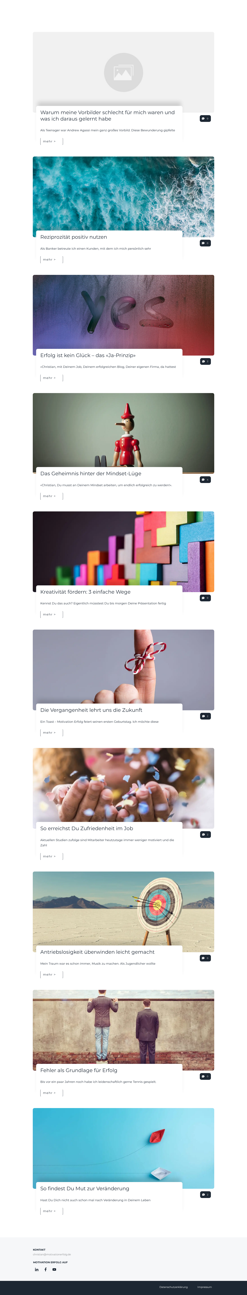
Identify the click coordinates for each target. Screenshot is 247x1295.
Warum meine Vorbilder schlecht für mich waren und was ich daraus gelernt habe (107, 115)
